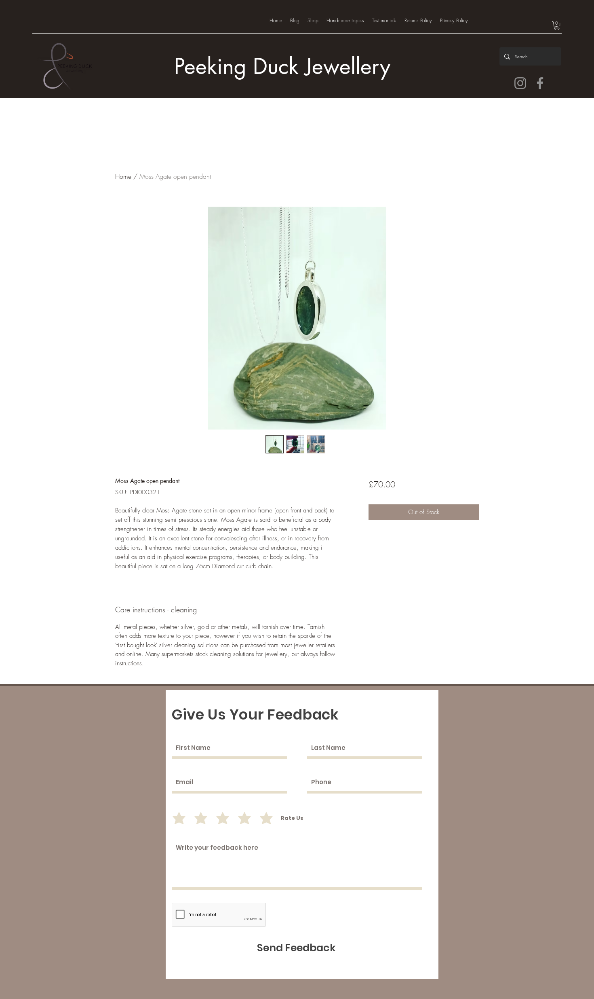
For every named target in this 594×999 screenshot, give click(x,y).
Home (123, 176)
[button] (557, 25)
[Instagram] (520, 83)
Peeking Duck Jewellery (282, 66)
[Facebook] (540, 83)
